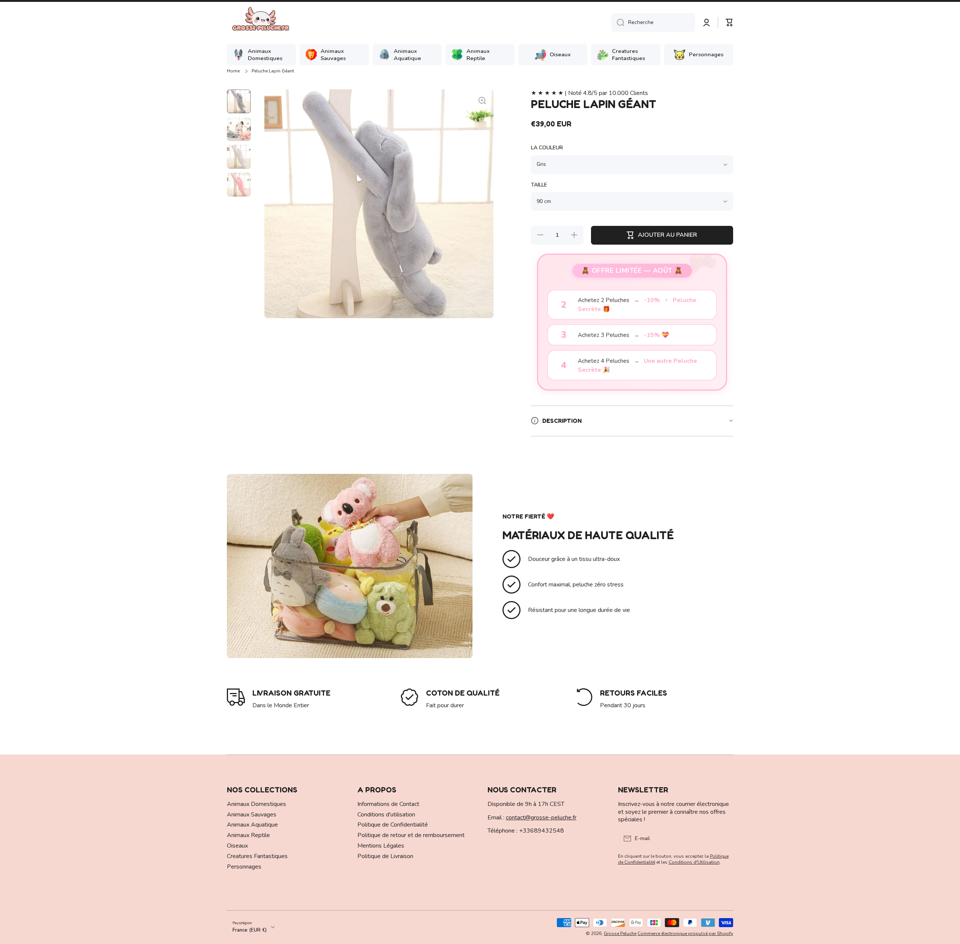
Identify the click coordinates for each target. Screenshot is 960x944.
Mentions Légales (380, 846)
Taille (539, 185)
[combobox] (653, 22)
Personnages (244, 867)
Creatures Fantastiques (257, 856)
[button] (729, 22)
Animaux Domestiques (256, 804)
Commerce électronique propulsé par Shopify (685, 933)
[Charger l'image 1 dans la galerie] (239, 101)
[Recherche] (617, 22)
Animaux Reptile (248, 835)
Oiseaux (237, 846)
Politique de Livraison (385, 856)
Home (233, 71)
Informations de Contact (388, 804)
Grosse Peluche (620, 933)
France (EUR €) (249, 930)
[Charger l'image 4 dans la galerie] (239, 185)
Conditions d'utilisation (386, 814)
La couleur (547, 147)
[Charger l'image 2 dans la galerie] (239, 129)
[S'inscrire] (723, 838)
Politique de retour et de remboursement (411, 835)
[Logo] (260, 22)
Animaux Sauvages (251, 814)
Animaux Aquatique (252, 825)
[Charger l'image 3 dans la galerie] (239, 157)
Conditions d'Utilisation (694, 862)
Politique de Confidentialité (392, 825)
